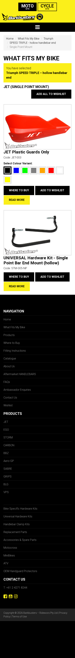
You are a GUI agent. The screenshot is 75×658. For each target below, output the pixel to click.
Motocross (10, 547)
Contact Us (10, 397)
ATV (5, 563)
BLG (5, 484)
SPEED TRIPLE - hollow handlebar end (33, 42)
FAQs (6, 382)
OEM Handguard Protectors (20, 571)
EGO (6, 429)
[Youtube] (10, 596)
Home (10, 38)
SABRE (7, 468)
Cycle (47, 6)
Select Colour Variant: (17, 163)
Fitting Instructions (14, 350)
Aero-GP (8, 461)
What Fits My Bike (28, 38)
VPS (6, 492)
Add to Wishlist (52, 190)
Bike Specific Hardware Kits (20, 508)
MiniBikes (9, 555)
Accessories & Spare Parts (19, 540)
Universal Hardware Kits (17, 516)
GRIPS (7, 476)
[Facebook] (5, 596)
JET (5, 422)
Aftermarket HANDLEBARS (19, 374)
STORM (8, 437)
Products (9, 335)
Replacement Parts (15, 532)
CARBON (8, 445)
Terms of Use (19, 616)
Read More (17, 200)
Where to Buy (19, 190)
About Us (9, 366)
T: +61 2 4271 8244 (15, 587)
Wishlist (8, 405)
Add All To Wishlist (51, 94)
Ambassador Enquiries (17, 389)
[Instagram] (16, 596)
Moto (27, 6)
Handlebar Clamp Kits (16, 524)
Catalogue (9, 358)
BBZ (6, 453)
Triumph (48, 38)
